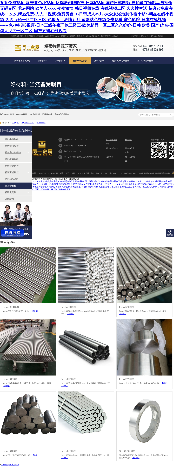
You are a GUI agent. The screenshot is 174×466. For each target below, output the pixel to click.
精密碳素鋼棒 (12, 159)
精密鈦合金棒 (12, 146)
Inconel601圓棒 (10, 451)
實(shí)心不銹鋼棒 (62, 114)
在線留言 (144, 36)
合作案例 (109, 157)
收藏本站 (134, 36)
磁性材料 (9, 199)
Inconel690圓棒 (10, 379)
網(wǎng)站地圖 (157, 36)
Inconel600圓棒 (68, 451)
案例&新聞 (99, 61)
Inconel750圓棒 (126, 307)
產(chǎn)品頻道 (28, 123)
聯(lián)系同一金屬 (145, 61)
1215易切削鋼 (34, 114)
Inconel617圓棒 (126, 379)
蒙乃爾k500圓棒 (127, 451)
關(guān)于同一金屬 (120, 61)
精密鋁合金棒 (12, 179)
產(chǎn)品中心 (80, 61)
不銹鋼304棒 (47, 114)
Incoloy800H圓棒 (11, 307)
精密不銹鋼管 (12, 172)
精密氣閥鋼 (10, 192)
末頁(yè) (15, 464)
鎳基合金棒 (41, 123)
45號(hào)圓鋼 (21, 114)
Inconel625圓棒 (68, 379)
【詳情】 (35, 311)
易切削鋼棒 (60, 61)
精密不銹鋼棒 (12, 139)
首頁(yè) (15, 123)
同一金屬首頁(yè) (22, 61)
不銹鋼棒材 (42, 61)
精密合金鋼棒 (12, 165)
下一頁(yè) (6, 464)
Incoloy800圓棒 (68, 307)
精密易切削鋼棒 (13, 152)
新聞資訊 (128, 140)
